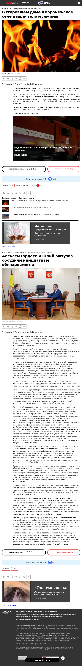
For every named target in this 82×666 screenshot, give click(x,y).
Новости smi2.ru (9, 246)
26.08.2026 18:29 (7, 252)
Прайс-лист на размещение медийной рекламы (48, 617)
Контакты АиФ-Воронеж (53, 614)
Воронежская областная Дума (12, 321)
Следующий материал (42, 660)
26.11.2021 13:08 (6, 9)
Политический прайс (23, 617)
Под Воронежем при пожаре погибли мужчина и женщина (43, 149)
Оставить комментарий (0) (64, 169)
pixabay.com (15, 73)
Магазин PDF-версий (50, 612)
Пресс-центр (38, 612)
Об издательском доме (24, 612)
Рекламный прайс (69, 614)
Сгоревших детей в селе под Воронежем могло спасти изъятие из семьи (35, 214)
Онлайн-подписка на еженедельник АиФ (30, 614)
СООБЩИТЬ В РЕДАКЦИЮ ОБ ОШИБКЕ (27, 619)
